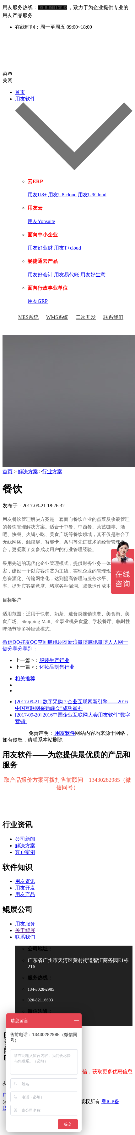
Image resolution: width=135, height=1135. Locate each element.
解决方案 (28, 471)
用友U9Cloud (92, 194)
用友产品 (25, 894)
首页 (20, 92)
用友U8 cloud (62, 194)
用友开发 (25, 887)
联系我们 (113, 317)
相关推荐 (25, 678)
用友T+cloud (67, 248)
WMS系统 (57, 317)
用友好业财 (40, 248)
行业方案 (52, 471)
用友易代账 (66, 274)
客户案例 (25, 852)
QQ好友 (21, 642)
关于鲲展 (25, 930)
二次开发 (86, 317)
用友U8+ (37, 194)
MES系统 (28, 317)
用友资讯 (25, 881)
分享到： (28, 648)
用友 (7, 519)
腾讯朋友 (58, 642)
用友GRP (38, 301)
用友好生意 (92, 274)
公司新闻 (25, 839)
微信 (8, 642)
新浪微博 (78, 642)
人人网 (115, 642)
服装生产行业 (54, 660)
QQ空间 (39, 642)
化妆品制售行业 (56, 667)
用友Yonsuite (41, 221)
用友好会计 (40, 274)
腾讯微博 (98, 642)
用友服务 (25, 923)
